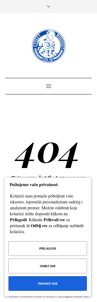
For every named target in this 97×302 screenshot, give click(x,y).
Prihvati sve (48, 283)
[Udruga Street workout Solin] (48, 46)
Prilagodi (47, 248)
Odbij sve (48, 266)
